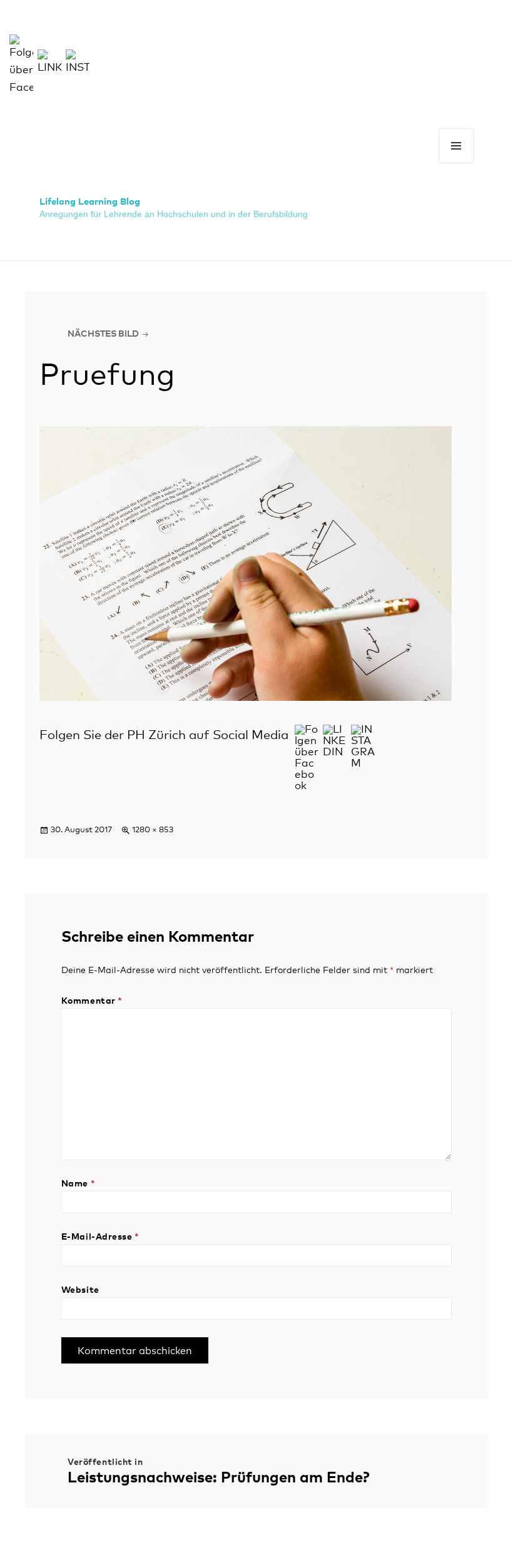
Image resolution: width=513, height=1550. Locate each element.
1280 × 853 (152, 830)
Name (78, 1184)
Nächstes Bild (103, 334)
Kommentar (92, 1001)
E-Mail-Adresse (100, 1237)
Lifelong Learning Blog (89, 201)
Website (80, 1290)
